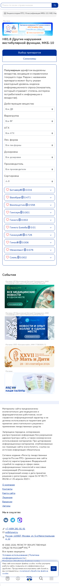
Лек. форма (11, 140)
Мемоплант (17, 250)
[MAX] (19, 520)
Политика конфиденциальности (20, 557)
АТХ (6, 128)
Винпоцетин (18, 205)
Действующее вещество (19, 103)
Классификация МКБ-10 (37, 13)
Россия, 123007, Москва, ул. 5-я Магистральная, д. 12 (30, 537)
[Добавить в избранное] (7, 190)
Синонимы (29, 58)
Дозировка (11, 152)
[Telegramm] (12, 520)
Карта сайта (8, 493)
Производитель (13, 164)
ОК (53, 568)
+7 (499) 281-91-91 (15, 528)
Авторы (6, 505)
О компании (8, 484)
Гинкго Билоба (19, 227)
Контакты (7, 489)
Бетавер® (16, 190)
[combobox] (26, 5)
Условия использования (14, 555)
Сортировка (11, 176)
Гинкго (14, 220)
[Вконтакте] (5, 520)
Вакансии (7, 501)
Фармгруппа (11, 116)
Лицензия (7, 497)
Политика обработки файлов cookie (21, 561)
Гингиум (15, 212)
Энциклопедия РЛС (15, 13)
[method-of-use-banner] (27, 29)
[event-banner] (29, 356)
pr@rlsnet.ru (11, 532)
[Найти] (55, 5)
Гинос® (15, 242)
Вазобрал (16, 197)
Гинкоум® (16, 235)
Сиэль (13, 257)
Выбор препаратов (29, 52)
